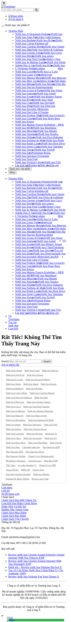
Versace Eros (38, 469)
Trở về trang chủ (10, 364)
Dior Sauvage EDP (51, 447)
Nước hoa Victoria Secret (35, 429)
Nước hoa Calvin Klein (28, 43)
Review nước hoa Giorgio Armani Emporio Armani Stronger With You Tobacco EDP (36, 556)
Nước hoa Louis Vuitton (28, 74)
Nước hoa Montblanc (45, 127)
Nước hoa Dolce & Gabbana (47, 49)
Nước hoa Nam (13, 447)
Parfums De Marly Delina (17, 479)
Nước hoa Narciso (50, 370)
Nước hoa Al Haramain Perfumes (33, 34)
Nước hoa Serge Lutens (28, 146)
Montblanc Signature (16, 460)
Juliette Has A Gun (25, 65)
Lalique (41, 68)
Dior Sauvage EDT (14, 451)
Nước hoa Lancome (15, 433)
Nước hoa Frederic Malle (29, 115)
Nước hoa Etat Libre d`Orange (32, 112)
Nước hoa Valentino (52, 146)
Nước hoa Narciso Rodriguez (31, 87)
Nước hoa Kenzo (24, 121)
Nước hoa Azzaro (24, 96)
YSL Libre (11, 465)
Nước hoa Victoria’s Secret (29, 162)
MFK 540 (25, 469)
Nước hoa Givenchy (54, 115)
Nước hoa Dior (23, 49)
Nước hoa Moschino (26, 131)
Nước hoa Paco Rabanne (49, 137)
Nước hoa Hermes (41, 474)
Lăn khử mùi (22, 165)
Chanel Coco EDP (47, 465)
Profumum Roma (41, 152)
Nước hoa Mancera (55, 77)
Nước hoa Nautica (48, 134)
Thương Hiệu (15, 31)
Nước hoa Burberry (26, 40)
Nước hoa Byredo (25, 99)
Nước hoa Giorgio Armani (29, 52)
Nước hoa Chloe (13, 438)
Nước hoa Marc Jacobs (27, 81)
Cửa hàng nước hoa (31, 447)
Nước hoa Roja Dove (53, 143)
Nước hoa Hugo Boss (48, 118)
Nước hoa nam (57, 36)
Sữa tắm (45, 165)
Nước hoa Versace (25, 149)
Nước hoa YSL (52, 162)
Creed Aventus (35, 460)
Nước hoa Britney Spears (48, 96)
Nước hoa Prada (55, 140)
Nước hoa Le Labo (47, 71)
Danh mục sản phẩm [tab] (20, 169)
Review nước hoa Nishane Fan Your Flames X (33, 576)
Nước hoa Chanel (54, 46)
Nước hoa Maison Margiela (30, 77)
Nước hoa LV (50, 438)
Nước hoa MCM (24, 127)
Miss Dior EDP (51, 460)
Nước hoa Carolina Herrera (30, 46)
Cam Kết (53, 256)
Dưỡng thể (35, 165)
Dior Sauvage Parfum (16, 456)
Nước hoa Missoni (25, 84)
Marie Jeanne (47, 81)
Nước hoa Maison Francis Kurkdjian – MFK (39, 124)
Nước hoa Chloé (44, 99)
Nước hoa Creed (24, 102)
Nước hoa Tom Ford (26, 159)
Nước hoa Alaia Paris (26, 37)
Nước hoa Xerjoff (45, 149)
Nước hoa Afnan (53, 90)
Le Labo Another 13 (27, 465)
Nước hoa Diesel (24, 106)
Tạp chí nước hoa (60, 252)
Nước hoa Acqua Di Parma (38, 379)
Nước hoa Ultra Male (37, 442)
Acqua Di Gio (12, 469)
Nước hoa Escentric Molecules (32, 109)
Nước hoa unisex (44, 56)
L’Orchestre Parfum (26, 68)
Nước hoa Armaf (46, 93)
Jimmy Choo (53, 59)
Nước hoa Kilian (45, 65)
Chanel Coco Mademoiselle (41, 456)
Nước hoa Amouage (26, 93)
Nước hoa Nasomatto (26, 134)
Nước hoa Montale (45, 84)
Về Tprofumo (13, 318)
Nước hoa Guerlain (25, 118)
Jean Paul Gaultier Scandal (18, 474)
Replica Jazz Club (40, 479)
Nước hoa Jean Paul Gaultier (31, 59)
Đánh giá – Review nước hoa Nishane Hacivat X (35, 567)
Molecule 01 (51, 433)
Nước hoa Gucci (53, 52)
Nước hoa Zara (23, 152)
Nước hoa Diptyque (44, 106)
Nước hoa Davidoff (44, 102)
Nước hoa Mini (59, 67)
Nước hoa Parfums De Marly (41, 420)
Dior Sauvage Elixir (35, 451)
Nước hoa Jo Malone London (31, 62)
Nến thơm (60, 81)
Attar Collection (47, 37)
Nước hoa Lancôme (26, 71)
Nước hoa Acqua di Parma (29, 90)
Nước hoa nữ (56, 442)
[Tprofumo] (8, 6)
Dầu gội (54, 165)
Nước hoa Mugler (47, 131)
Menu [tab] (12, 172)
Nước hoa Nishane (25, 137)
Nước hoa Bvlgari (46, 40)
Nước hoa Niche (56, 62)
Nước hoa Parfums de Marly (30, 140)
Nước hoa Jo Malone (15, 411)
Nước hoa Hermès (25, 56)
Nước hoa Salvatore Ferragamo (32, 156)
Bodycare (47, 74)
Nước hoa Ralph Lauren (28, 143)
